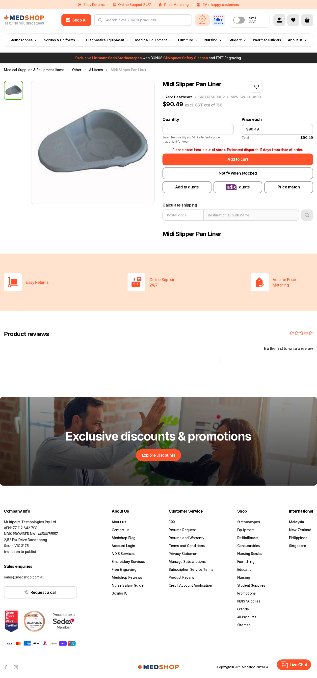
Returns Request (182, 530)
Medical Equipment (151, 40)
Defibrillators (247, 538)
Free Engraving (124, 569)
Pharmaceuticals (267, 40)
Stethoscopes (21, 40)
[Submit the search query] (100, 22)
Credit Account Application (190, 585)
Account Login (123, 546)
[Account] (279, 20)
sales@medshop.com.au (24, 577)
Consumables (248, 546)
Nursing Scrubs (249, 553)
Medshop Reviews (127, 577)
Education (245, 569)
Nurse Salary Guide (127, 585)
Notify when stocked (238, 173)
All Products (247, 617)
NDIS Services (123, 553)
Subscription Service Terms (191, 569)
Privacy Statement (183, 553)
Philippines (298, 538)
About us (295, 40)
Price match (289, 186)
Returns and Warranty (186, 538)
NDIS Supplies (249, 601)
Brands (243, 609)
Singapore (297, 546)
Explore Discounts (158, 455)
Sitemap (244, 625)
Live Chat (298, 664)
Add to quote (187, 186)
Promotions (246, 593)
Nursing (210, 40)
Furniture (185, 40)
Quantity (170, 119)
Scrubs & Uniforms (59, 40)
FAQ (172, 522)
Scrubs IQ (119, 593)
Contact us (121, 530)
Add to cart (237, 159)
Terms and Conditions (187, 546)
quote (244, 186)
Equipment (246, 530)
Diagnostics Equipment (105, 40)
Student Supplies (251, 585)
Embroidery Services (128, 561)
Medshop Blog (123, 538)
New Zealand (300, 530)
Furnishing (246, 561)
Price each (252, 119)
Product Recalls (181, 577)
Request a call (43, 592)
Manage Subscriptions (187, 561)
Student (235, 40)
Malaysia (296, 522)
